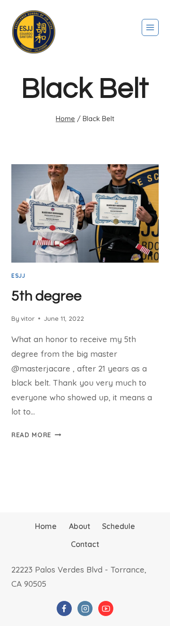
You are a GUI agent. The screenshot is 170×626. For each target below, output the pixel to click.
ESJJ (18, 275)
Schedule (118, 526)
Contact (85, 544)
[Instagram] (85, 608)
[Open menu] (150, 27)
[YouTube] (106, 608)
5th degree (46, 296)
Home (46, 526)
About (79, 526)
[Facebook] (64, 608)
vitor (27, 318)
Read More (36, 435)
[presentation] (85, 213)
